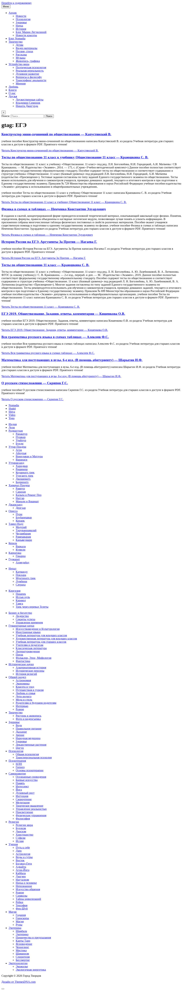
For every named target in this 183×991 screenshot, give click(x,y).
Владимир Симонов (28, 102)
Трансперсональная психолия (34, 757)
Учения (13, 844)
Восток (20, 860)
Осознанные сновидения (31, 776)
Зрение (20, 735)
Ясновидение (24, 943)
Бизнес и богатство (20, 612)
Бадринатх (22, 482)
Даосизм (21, 831)
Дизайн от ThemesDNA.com (18, 981)
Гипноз (20, 767)
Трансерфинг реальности (31, 80)
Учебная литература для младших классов (41, 635)
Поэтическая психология (31, 67)
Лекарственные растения (31, 744)
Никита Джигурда (27, 106)
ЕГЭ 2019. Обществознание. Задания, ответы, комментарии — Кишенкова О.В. (63, 314)
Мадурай (21, 527)
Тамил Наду (16, 523)
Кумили (20, 549)
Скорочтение (24, 799)
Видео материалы (26, 48)
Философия (23, 818)
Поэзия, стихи (24, 51)
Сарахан (21, 491)
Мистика (21, 950)
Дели (12, 427)
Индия (13, 424)
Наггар (20, 498)
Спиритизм (23, 956)
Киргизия (14, 590)
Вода (19, 725)
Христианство (24, 834)
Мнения (21, 83)
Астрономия (23, 680)
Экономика (22, 683)
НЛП (19, 763)
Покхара (21, 574)
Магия (12, 911)
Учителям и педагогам (29, 644)
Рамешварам (23, 536)
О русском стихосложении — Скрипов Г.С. (34, 383)
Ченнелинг (22, 947)
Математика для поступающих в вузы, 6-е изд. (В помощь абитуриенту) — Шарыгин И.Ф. (71, 360)
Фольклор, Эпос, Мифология (33, 657)
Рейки (19, 902)
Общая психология (27, 754)
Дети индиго (23, 696)
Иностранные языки (28, 632)
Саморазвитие (17, 773)
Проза (19, 654)
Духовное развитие (27, 73)
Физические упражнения (31, 815)
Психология (23, 19)
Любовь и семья (25, 693)
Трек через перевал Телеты (32, 606)
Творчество (16, 41)
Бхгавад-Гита (24, 863)
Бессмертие (23, 960)
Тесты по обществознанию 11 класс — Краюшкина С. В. (45, 265)
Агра (19, 449)
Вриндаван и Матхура (29, 456)
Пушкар (21, 437)
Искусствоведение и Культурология (38, 628)
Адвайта (21, 866)
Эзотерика (15, 927)
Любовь (13, 86)
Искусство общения (28, 889)
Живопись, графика (28, 61)
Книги (13, 89)
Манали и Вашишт (27, 501)
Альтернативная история (31, 667)
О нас (12, 93)
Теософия (21, 905)
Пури (19, 514)
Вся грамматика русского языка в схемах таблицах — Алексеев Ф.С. (55, 337)
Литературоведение (28, 651)
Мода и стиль (24, 699)
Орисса (13, 511)
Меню (6, 6)
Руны (19, 924)
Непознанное (24, 886)
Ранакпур (21, 433)
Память (20, 783)
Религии (14, 821)
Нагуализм (22, 879)
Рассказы (21, 54)
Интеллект (22, 786)
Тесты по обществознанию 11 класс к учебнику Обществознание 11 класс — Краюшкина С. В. (74, 157)
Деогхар (21, 507)
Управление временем (29, 622)
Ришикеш (22, 469)
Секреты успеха (25, 619)
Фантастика (23, 661)
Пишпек (21, 593)
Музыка (20, 57)
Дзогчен (21, 876)
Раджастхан (16, 430)
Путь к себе (23, 847)
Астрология (23, 853)
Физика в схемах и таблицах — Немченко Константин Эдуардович (53, 209)
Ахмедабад (22, 562)
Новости (21, 16)
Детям (19, 44)
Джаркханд (15, 504)
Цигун (20, 747)
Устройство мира (19, 64)
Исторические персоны (30, 670)
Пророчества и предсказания (33, 937)
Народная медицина (28, 738)
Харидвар (22, 466)
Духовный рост (25, 792)
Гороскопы (22, 918)
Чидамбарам (23, 533)
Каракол (21, 600)
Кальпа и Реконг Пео (28, 494)
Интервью (22, 706)
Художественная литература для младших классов (46, 638)
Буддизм (21, 828)
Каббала (21, 873)
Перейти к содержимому (16, 2)
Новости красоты (26, 35)
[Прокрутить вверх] (2, 988)
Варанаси (21, 459)
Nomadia (14, 405)
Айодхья (21, 453)
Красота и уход (25, 686)
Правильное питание (28, 728)
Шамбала (21, 931)
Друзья (13, 96)
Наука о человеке (26, 882)
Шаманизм (22, 953)
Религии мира (24, 825)
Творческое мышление (29, 805)
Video (12, 414)
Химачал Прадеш (19, 485)
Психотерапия (17, 760)
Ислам (20, 841)
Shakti (12, 408)
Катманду (22, 571)
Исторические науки (21, 664)
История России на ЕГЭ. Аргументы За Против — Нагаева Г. (49, 242)
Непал (12, 568)
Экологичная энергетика (31, 969)
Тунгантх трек (24, 475)
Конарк (20, 520)
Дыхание (21, 731)
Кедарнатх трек (25, 472)
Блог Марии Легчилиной (31, 32)
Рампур (20, 488)
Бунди (19, 443)
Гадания (21, 915)
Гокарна (21, 556)
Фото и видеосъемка (28, 718)
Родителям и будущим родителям (36, 702)
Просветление (24, 812)
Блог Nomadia (17, 38)
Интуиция (22, 796)
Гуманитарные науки (21, 625)
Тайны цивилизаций (28, 898)
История (21, 28)
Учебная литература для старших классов (41, 641)
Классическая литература (31, 648)
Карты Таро (23, 940)
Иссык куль (23, 597)
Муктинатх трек (26, 578)
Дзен (19, 850)
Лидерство (22, 616)
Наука (19, 25)
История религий (26, 673)
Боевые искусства (27, 780)
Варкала (21, 546)
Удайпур (21, 440)
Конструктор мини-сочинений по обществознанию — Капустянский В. (56, 134)
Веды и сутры (24, 857)
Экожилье (22, 966)
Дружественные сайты (29, 99)
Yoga (11, 418)
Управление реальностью (31, 808)
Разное (20, 709)
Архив (13, 12)
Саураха (21, 584)
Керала (13, 543)
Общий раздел (17, 677)
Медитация (22, 802)
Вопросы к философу (29, 77)
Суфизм (20, 837)
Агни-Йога (22, 870)
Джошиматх (23, 478)
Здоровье (21, 22)
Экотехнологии (18, 963)
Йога (19, 789)
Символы (21, 895)
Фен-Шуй (22, 908)
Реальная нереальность (30, 70)
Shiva (12, 411)
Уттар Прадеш (17, 446)
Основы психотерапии (29, 770)
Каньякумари (24, 539)
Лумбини (21, 581)
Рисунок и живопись (28, 715)
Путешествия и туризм (30, 690)
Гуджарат (14, 559)
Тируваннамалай (26, 530)
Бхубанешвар (24, 517)
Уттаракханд (16, 462)
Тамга (19, 603)
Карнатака (15, 552)
